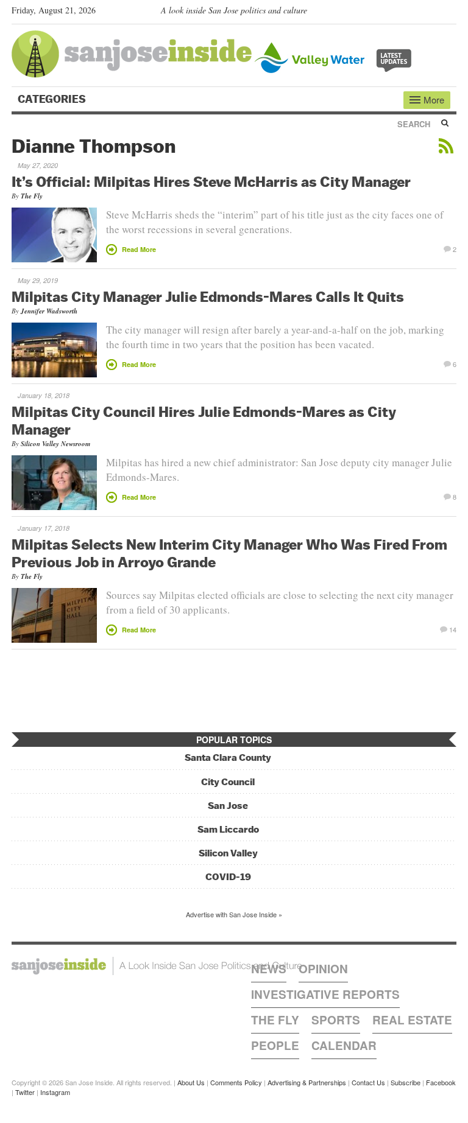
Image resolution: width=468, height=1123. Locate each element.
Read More (139, 249)
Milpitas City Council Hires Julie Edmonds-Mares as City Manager (204, 420)
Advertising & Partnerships (307, 1082)
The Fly (32, 196)
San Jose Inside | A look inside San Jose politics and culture (157, 966)
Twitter (25, 1092)
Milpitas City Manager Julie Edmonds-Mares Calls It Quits (208, 296)
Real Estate (412, 1020)
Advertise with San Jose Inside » (234, 914)
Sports (335, 1020)
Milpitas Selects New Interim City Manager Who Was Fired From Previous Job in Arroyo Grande (229, 553)
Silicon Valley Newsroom (56, 444)
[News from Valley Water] (335, 56)
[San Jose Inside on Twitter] (415, 12)
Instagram (55, 1092)
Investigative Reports (325, 994)
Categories (53, 99)
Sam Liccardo (228, 829)
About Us (191, 1082)
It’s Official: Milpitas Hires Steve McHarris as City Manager (211, 181)
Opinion (323, 968)
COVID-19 (228, 877)
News (268, 968)
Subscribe (405, 1082)
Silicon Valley (228, 853)
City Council (228, 782)
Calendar (344, 1045)
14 (452, 628)
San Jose (228, 805)
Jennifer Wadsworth (49, 311)
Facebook (441, 1082)
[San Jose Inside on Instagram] (450, 12)
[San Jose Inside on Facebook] (432, 12)
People (275, 1045)
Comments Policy (236, 1082)
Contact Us (368, 1082)
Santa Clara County (228, 757)
